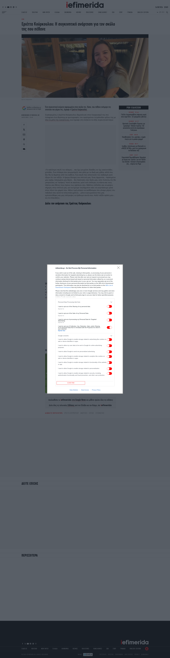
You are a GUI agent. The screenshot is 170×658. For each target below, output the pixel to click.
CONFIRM (70, 383)
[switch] (109, 306)
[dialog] (85, 329)
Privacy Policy (96, 390)
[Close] (119, 268)
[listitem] (85, 302)
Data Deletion (74, 390)
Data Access (85, 390)
